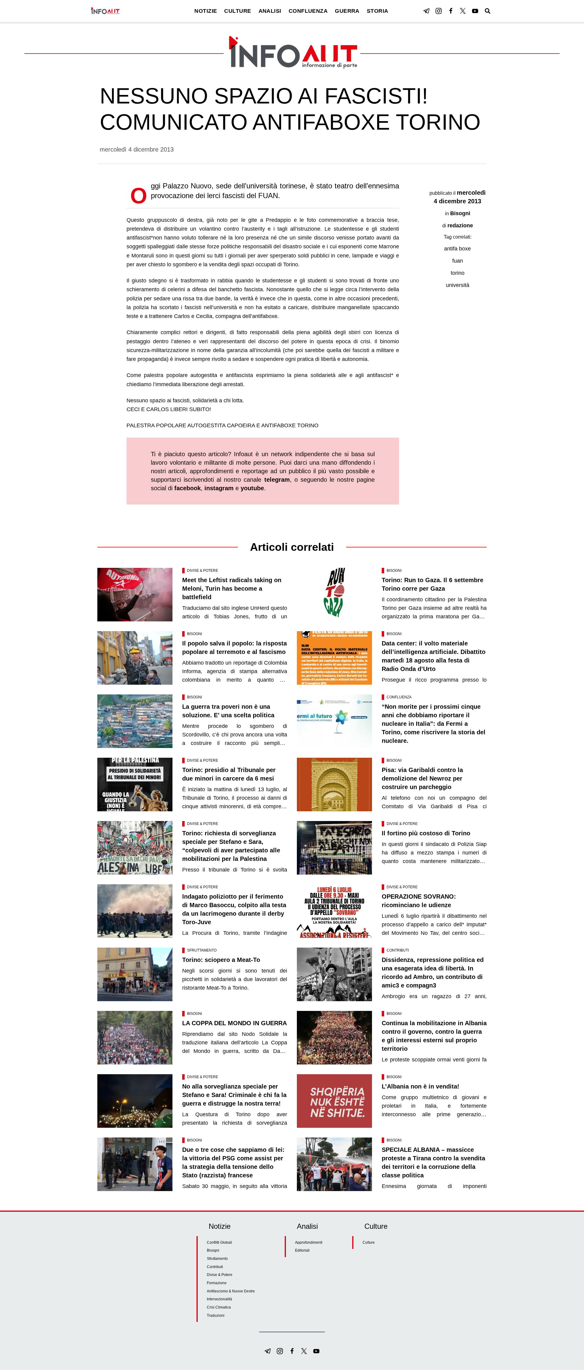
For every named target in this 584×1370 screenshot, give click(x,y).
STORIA (377, 11)
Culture (369, 1242)
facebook (187, 488)
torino (457, 273)
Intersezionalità (219, 1299)
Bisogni (460, 213)
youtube (252, 488)
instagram (219, 488)
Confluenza (399, 697)
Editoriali (302, 1250)
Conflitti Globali (219, 1242)
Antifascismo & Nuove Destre (231, 1291)
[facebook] (451, 11)
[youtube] (475, 11)
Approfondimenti (308, 1242)
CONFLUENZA (308, 11)
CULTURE (237, 11)
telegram (277, 479)
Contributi (398, 950)
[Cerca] (487, 11)
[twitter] (463, 11)
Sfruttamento (202, 950)
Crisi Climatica (219, 1307)
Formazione (217, 1283)
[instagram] (439, 11)
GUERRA (347, 11)
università (457, 285)
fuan (457, 261)
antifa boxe (457, 249)
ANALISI (270, 11)
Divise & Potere (202, 570)
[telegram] (426, 11)
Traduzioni (215, 1315)
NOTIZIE (205, 11)
